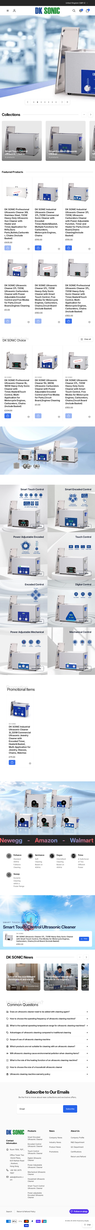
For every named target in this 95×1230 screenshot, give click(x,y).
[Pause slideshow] (67, 102)
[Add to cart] (7, 247)
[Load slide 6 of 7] (52, 102)
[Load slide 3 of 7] (41, 102)
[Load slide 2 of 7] (37, 102)
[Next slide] (62, 102)
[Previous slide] (28, 102)
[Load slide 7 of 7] (56, 102)
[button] (7, 10)
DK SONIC (74, 1220)
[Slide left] (84, 114)
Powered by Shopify (83, 1220)
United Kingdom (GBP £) (75, 3)
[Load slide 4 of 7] (45, 102)
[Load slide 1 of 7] (34, 102)
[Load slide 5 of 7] (48, 102)
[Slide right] (90, 114)
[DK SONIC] (15, 1134)
